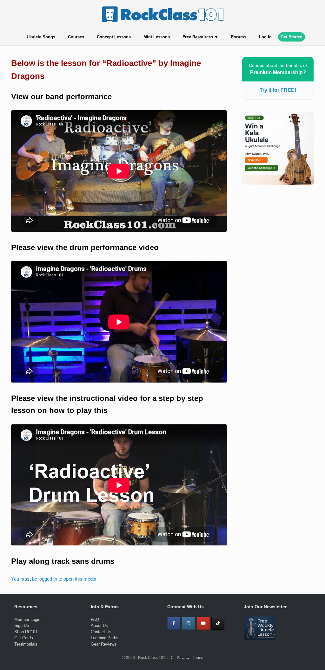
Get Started (291, 37)
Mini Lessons (156, 37)
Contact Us (101, 631)
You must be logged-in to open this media (53, 579)
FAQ (95, 619)
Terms (198, 658)
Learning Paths (104, 637)
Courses (76, 37)
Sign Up (21, 625)
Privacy (183, 658)
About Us (99, 625)
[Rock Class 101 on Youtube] (203, 623)
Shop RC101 (25, 631)
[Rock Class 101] (162, 14)
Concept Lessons (114, 37)
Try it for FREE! (278, 90)
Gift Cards (23, 637)
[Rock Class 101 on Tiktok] (217, 623)
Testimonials (25, 644)
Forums (238, 37)
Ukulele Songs (41, 37)
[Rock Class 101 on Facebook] (173, 623)
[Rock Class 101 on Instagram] (188, 623)
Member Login (27, 619)
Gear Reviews (103, 644)
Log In (265, 37)
